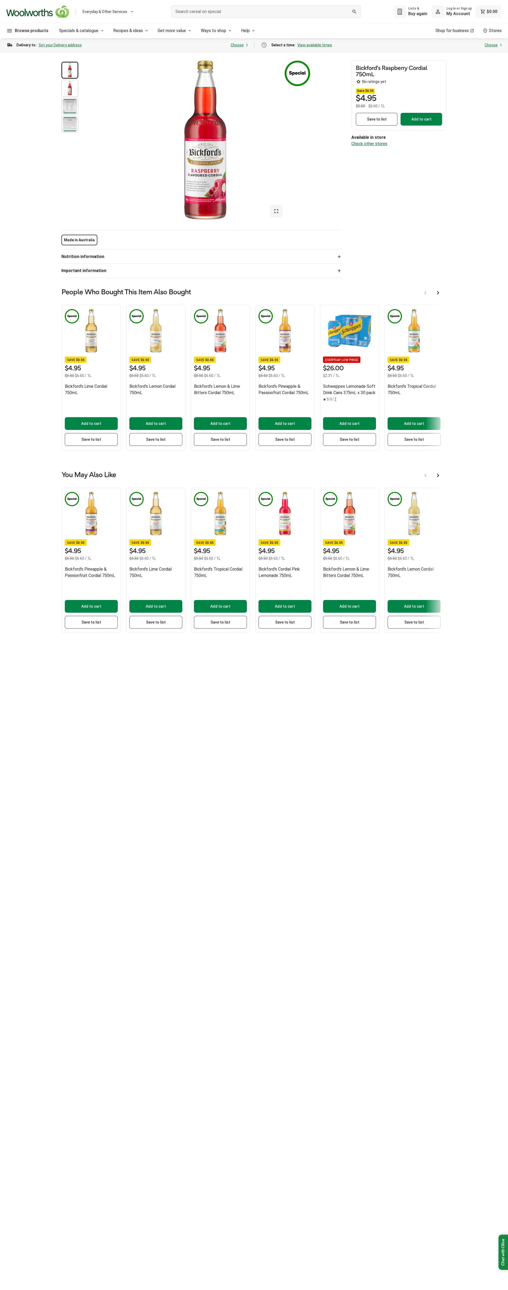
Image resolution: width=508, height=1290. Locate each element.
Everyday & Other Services (105, 12)
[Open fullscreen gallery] (276, 211)
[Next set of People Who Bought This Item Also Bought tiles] (438, 292)
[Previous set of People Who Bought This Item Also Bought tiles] (425, 292)
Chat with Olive (503, 1252)
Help (245, 30)
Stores (495, 30)
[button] (70, 70)
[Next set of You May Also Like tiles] (438, 475)
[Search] (354, 11)
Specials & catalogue (78, 30)
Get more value (172, 30)
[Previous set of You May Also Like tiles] (425, 475)
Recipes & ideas (128, 30)
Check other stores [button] (369, 143)
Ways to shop (213, 30)
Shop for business (452, 30)
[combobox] (266, 11)
